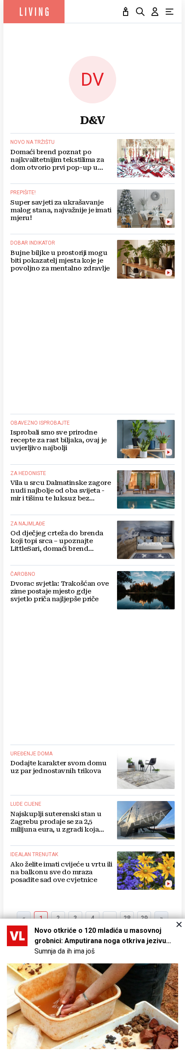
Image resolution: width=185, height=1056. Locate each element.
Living (34, 11)
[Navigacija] (169, 11)
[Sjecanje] (125, 11)
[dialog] (92, 987)
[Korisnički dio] (155, 11)
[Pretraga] (140, 11)
